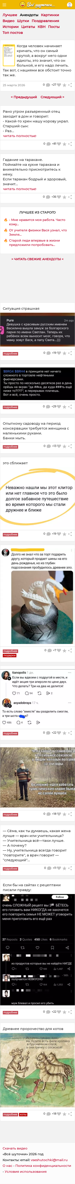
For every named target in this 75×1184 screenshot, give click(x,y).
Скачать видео (15, 1148)
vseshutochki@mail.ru (49, 1160)
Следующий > (52, 97)
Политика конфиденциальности (43, 1166)
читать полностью (19, 136)
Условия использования (26, 1172)
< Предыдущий (24, 97)
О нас (7, 1166)
